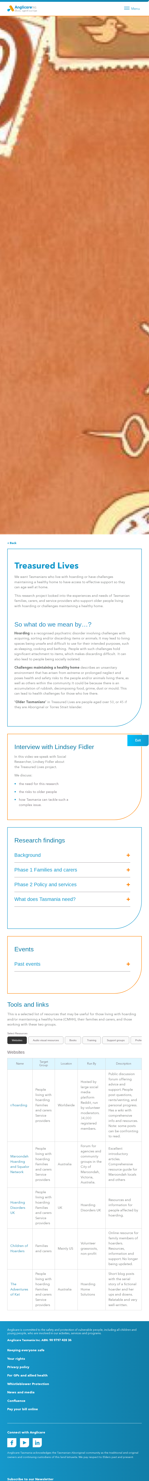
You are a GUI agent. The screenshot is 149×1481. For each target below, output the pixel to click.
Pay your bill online (22, 1409)
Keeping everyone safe (26, 1350)
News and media (21, 1392)
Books (72, 1040)
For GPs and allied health (27, 1375)
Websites (17, 1040)
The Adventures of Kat (19, 1289)
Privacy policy (18, 1367)
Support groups (116, 1040)
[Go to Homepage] (22, 8)
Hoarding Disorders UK (17, 1208)
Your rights (16, 1359)
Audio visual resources (46, 1040)
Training (91, 1040)
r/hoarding (18, 1105)
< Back (11, 543)
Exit (138, 740)
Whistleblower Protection (28, 1384)
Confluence (16, 1401)
